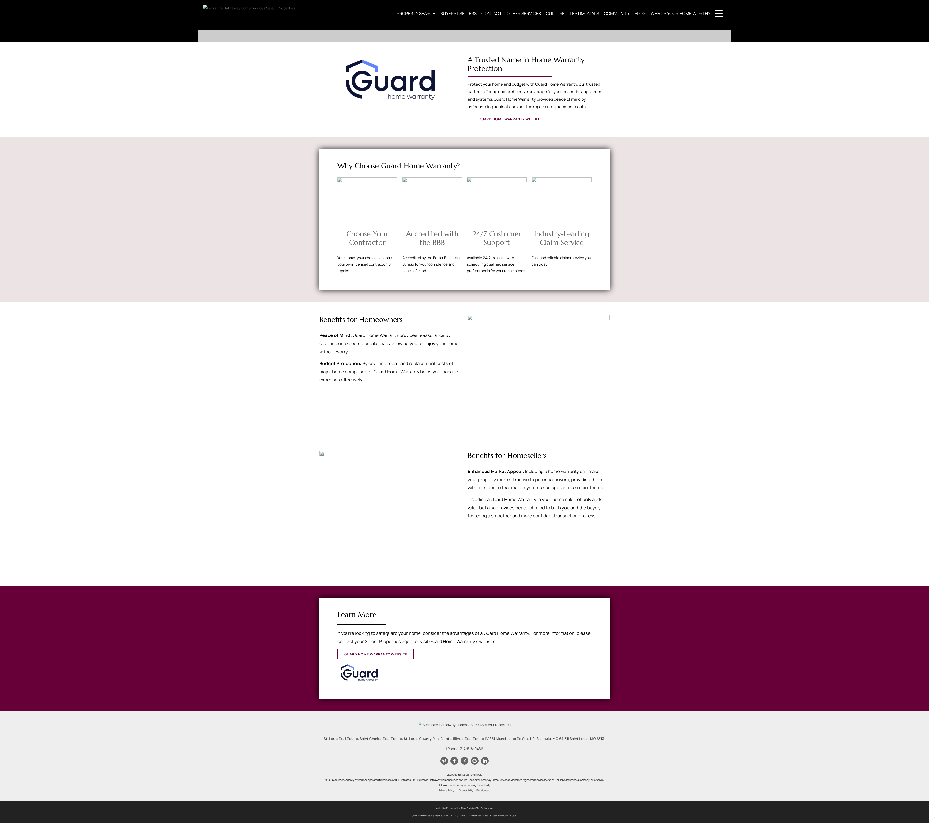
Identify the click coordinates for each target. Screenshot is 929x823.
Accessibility (466, 790)
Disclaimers (490, 815)
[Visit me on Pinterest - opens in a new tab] (444, 761)
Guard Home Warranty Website (510, 119)
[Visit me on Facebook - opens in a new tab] (454, 761)
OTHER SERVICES (524, 13)
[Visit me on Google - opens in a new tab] (474, 761)
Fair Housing (483, 790)
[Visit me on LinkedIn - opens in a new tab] (485, 761)
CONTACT (491, 13)
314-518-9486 (471, 748)
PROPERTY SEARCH (416, 13)
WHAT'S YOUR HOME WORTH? (680, 13)
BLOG (640, 13)
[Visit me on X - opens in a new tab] (464, 761)
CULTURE (555, 13)
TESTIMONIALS (584, 13)
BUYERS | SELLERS (458, 13)
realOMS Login (508, 815)
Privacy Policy (446, 790)
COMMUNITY (617, 13)
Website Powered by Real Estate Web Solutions (464, 808)
